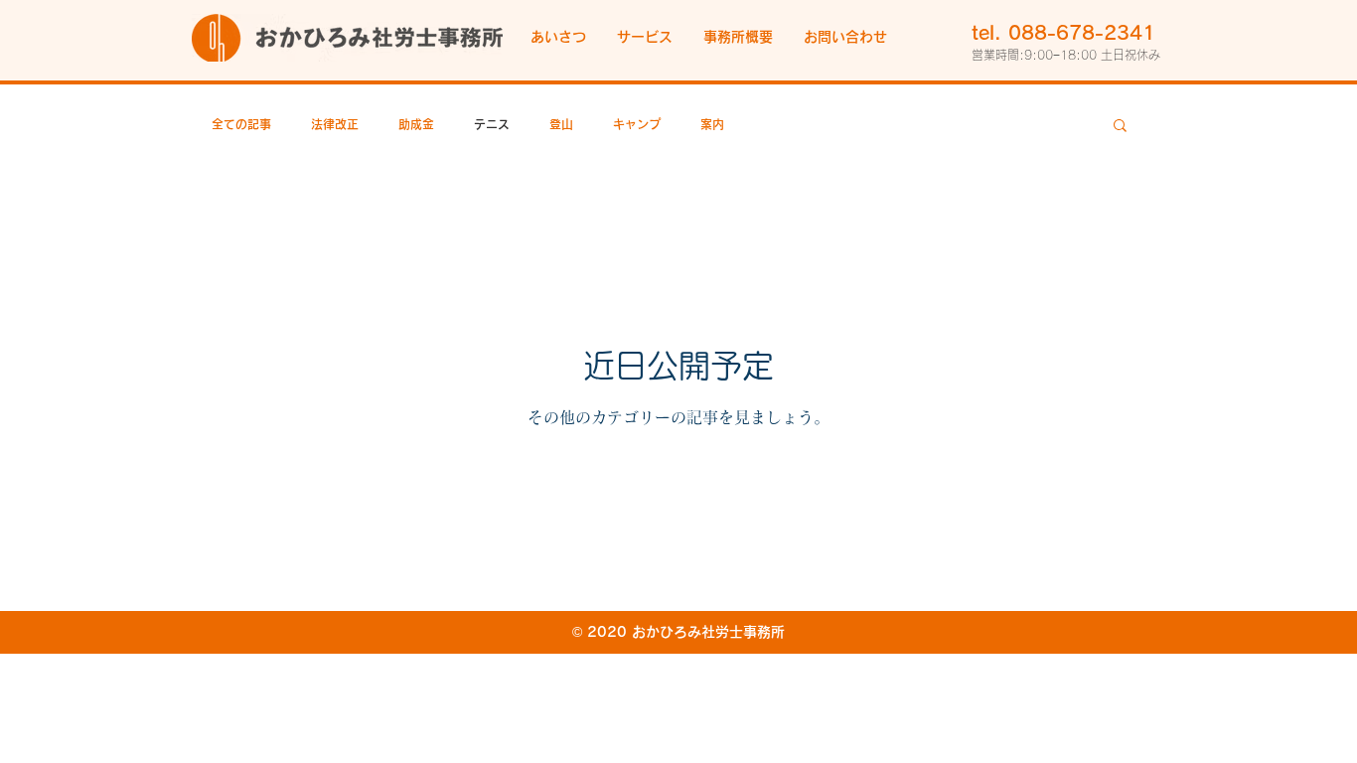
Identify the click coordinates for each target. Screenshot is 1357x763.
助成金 (416, 124)
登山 (561, 124)
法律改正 (335, 124)
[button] (644, 37)
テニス (492, 124)
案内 (712, 124)
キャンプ (637, 124)
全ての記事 (241, 124)
